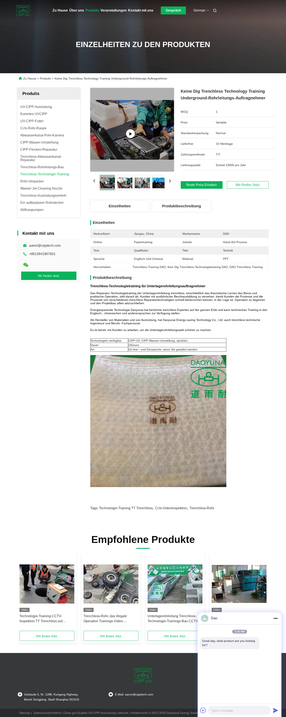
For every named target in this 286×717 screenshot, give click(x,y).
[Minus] (275, 618)
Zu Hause (60, 10)
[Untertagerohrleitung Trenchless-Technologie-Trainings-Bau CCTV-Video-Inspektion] (175, 584)
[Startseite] (23, 10)
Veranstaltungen (113, 10)
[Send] (275, 710)
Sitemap (24, 712)
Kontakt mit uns (140, 10)
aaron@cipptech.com (45, 245)
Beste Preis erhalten (201, 185)
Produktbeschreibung (181, 206)
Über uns (76, 10)
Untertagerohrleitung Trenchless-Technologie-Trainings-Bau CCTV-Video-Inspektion (173, 619)
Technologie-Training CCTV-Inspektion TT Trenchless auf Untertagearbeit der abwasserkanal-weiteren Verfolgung (46, 619)
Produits (92, 10)
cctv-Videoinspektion (171, 508)
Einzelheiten (120, 206)
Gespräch (173, 10)
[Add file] (203, 710)
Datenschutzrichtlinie (47, 712)
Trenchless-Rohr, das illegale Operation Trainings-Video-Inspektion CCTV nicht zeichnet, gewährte (107, 619)
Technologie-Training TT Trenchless (126, 508)
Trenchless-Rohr (201, 508)
